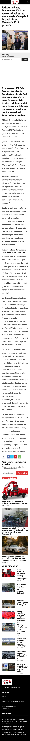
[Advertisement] (15, 71)
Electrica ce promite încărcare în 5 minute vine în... (22, 655)
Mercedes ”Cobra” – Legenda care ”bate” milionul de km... (22, 628)
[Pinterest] (15, 456)
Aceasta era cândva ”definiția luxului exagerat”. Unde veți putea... (21, 589)
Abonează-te (22, 473)
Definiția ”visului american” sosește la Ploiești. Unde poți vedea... (22, 615)
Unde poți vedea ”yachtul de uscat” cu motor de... (22, 603)
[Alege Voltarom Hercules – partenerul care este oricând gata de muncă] (15, 490)
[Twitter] (12, 456)
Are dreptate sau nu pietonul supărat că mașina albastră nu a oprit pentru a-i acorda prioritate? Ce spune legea (14, 728)
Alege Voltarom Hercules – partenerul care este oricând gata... (22, 574)
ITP (3, 366)
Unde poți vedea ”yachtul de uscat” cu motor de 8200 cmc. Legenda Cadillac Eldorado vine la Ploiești (15, 559)
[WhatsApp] (19, 456)
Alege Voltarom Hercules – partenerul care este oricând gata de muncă (15, 503)
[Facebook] (8, 456)
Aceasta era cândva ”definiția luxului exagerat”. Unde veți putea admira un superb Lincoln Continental (15, 531)
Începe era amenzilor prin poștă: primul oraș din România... (22, 667)
